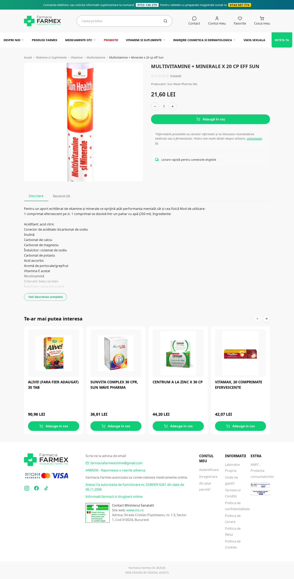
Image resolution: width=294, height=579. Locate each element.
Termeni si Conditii (233, 493)
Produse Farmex (44, 40)
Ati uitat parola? (205, 486)
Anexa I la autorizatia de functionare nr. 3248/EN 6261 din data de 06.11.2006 (135, 487)
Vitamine (77, 57)
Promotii (111, 40)
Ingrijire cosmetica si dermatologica (202, 40)
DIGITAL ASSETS (158, 572)
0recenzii (175, 75)
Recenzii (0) (61, 196)
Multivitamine (96, 57)
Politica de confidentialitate (234, 506)
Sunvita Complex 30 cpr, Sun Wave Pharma (114, 385)
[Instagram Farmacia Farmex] (27, 488)
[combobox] (122, 21)
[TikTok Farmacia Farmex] (46, 488)
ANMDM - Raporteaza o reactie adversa (115, 470)
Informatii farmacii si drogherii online (114, 496)
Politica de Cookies (233, 544)
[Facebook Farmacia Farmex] (36, 488)
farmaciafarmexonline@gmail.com (116, 463)
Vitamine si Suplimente (144, 40)
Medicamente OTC (78, 40)
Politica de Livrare (233, 519)
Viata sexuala (254, 40)
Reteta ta (282, 40)
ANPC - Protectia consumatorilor (260, 470)
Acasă (28, 57)
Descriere (36, 196)
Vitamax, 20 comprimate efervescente (238, 385)
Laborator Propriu (232, 467)
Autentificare (209, 470)
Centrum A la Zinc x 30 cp (178, 382)
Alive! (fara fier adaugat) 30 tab (53, 385)
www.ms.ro (135, 510)
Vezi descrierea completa (45, 297)
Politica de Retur (233, 531)
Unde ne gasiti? (231, 480)
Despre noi (12, 40)
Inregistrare (208, 476)
